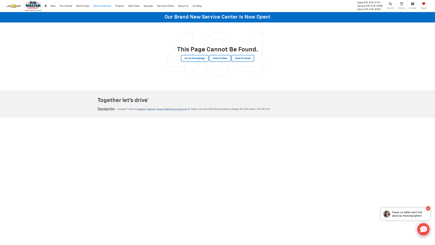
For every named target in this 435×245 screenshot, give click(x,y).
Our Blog (197, 6)
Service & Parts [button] (165, 6)
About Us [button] (183, 6)
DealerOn (141, 109)
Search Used (242, 58)
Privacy (160, 109)
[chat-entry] (423, 229)
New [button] (53, 6)
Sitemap (151, 109)
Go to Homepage (195, 58)
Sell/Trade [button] (134, 6)
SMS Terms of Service (175, 109)
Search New (220, 58)
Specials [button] (148, 6)
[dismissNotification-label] (428, 208)
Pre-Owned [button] (66, 6)
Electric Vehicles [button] (102, 6)
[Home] (45, 6)
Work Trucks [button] (82, 6)
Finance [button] (120, 6)
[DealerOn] (106, 109)
